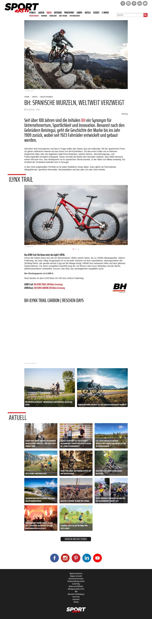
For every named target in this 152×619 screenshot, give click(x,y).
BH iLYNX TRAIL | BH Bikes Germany (48, 284)
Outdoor (58, 12)
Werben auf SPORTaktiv (76, 586)
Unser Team (76, 596)
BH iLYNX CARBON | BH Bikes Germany (49, 288)
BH (83, 120)
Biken (49, 12)
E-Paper (105, 12)
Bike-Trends (63, 15)
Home (26, 97)
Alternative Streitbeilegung (76, 594)
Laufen (41, 12)
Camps (79, 12)
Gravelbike (53, 15)
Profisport (69, 12)
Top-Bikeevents (75, 15)
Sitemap (76, 601)
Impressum (76, 599)
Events (96, 12)
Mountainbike (34, 15)
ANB (76, 591)
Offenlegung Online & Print (76, 589)
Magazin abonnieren (76, 573)
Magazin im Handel (76, 576)
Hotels (88, 12)
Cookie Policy (76, 583)
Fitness (32, 12)
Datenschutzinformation (76, 578)
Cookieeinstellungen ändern (76, 581)
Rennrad (44, 15)
